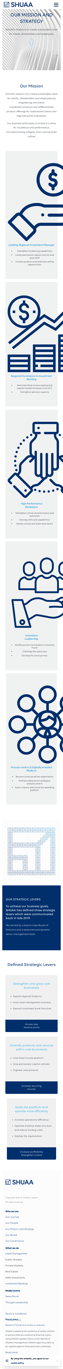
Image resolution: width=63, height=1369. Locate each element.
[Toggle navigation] (56, 4)
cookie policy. (17, 1363)
